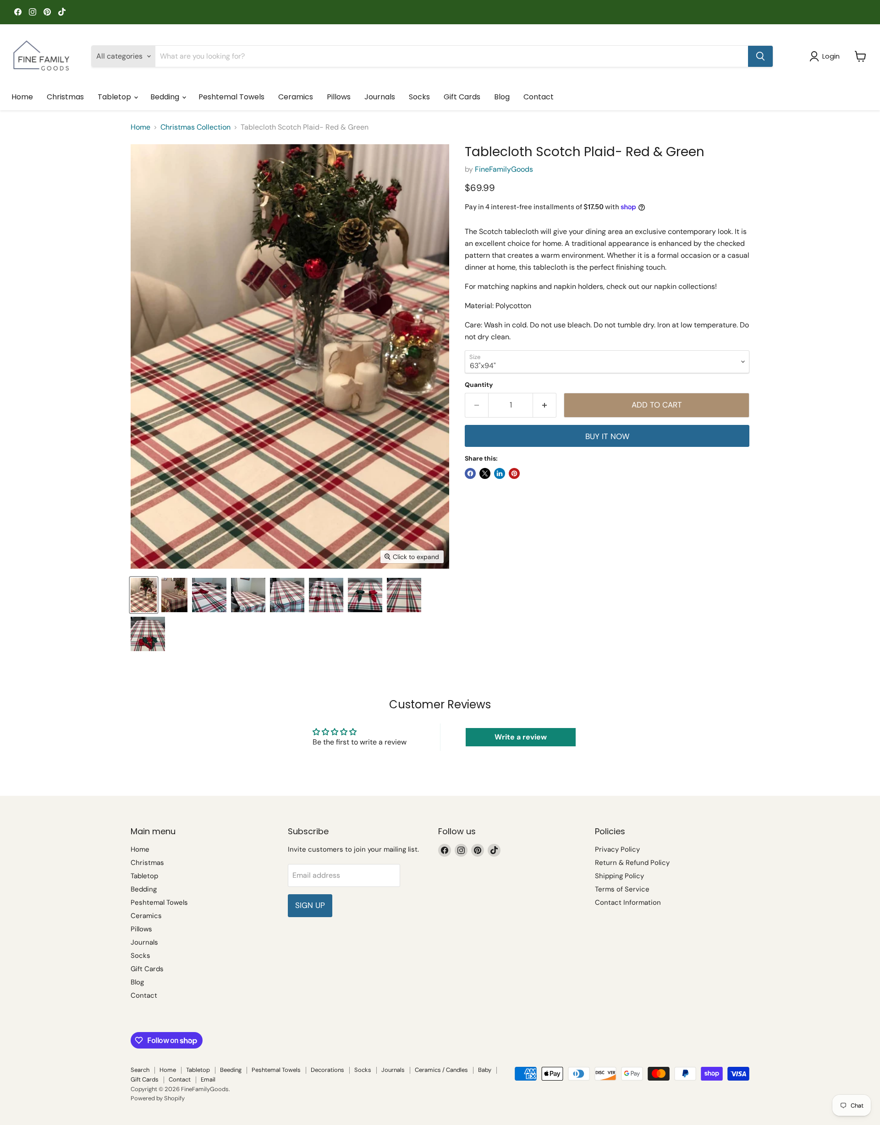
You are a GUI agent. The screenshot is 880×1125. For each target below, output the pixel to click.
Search (140, 1070)
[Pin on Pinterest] (514, 473)
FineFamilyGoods (504, 169)
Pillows (339, 97)
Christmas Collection (195, 127)
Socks (419, 97)
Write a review (521, 737)
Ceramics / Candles (441, 1070)
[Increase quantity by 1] (544, 405)
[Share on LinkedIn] (499, 473)
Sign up (310, 905)
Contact (538, 97)
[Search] (760, 56)
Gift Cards (462, 97)
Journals (379, 97)
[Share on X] (484, 473)
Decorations (327, 1070)
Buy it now (607, 436)
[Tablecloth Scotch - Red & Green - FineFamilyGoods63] (209, 595)
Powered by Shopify (158, 1098)
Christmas (65, 97)
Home (22, 97)
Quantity (479, 384)
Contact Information (628, 902)
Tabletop (115, 97)
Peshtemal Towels (231, 97)
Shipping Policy (619, 875)
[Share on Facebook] (470, 473)
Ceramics (295, 97)
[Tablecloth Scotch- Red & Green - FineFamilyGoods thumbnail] (144, 595)
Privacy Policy (617, 849)
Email (208, 1079)
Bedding (165, 97)
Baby (484, 1070)
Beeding (231, 1070)
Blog (502, 97)
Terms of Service (622, 889)
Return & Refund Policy (632, 862)
